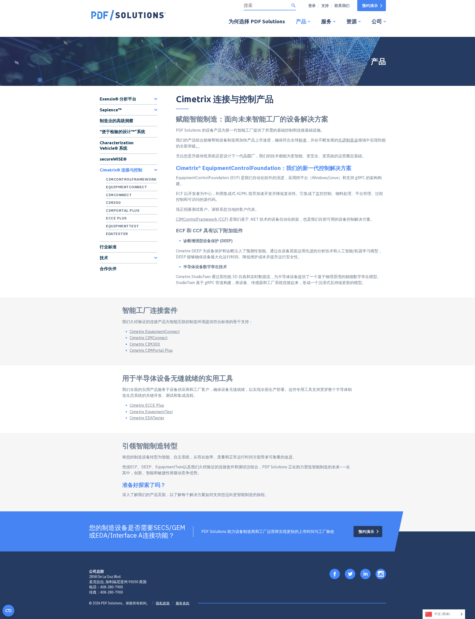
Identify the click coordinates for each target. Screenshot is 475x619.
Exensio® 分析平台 (118, 98)
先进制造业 (348, 140)
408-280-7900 (111, 587)
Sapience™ (111, 109)
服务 (326, 21)
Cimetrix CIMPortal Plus (151, 350)
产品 (301, 21)
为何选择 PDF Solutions (257, 21)
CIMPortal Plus (123, 210)
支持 (325, 5)
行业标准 (108, 246)
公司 (377, 21)
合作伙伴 (108, 268)
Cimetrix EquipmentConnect (155, 331)
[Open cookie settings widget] (8, 611)
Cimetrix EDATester (147, 417)
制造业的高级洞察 (116, 120)
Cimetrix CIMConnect (148, 337)
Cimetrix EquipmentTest (151, 411)
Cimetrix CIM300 (145, 344)
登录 (312, 5)
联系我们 (342, 5)
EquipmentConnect (126, 187)
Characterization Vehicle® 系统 (117, 145)
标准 (303, 140)
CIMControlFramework (131, 179)
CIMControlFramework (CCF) (202, 219)
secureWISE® (113, 159)
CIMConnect (119, 194)
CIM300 (113, 202)
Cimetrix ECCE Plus (147, 405)
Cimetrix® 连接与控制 (121, 169)
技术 (104, 257)
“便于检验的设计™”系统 (122, 131)
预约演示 (370, 5)
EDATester (117, 233)
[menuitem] (323, 5)
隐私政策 (163, 603)
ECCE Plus (116, 218)
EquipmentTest (122, 226)
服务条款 (183, 603)
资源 (351, 21)
